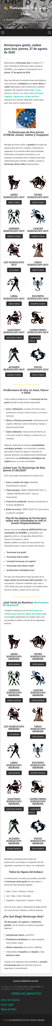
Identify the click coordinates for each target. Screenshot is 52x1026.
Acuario (28, 96)
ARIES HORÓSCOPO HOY (14, 195)
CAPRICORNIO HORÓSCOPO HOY (38, 331)
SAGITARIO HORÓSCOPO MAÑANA (14, 801)
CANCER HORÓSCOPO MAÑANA (38, 692)
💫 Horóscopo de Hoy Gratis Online (26, 10)
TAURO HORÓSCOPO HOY (38, 195)
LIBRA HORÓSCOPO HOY (14, 297)
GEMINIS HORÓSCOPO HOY (14, 229)
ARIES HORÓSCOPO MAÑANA (14, 656)
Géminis (8, 93)
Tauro (37, 90)
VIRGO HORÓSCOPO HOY (38, 263)
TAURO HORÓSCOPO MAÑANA (38, 656)
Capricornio (18, 96)
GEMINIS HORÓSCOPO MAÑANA (14, 692)
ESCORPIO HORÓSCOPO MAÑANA (38, 765)
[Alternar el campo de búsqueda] (49, 32)
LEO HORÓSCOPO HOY (14, 263)
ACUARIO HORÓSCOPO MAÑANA (14, 841)
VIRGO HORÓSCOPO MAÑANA (38, 729)
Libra (32, 93)
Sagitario (8, 96)
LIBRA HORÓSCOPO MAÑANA (14, 765)
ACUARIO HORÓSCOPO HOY (14, 368)
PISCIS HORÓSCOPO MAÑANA (38, 841)
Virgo (26, 93)
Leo (21, 93)
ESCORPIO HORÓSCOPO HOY (38, 297)
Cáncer (16, 93)
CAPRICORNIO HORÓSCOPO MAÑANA (38, 801)
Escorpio (39, 93)
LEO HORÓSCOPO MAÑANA (14, 727)
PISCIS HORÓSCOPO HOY (38, 368)
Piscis (36, 96)
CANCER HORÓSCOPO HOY (38, 229)
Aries (32, 90)
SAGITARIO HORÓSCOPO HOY (14, 331)
